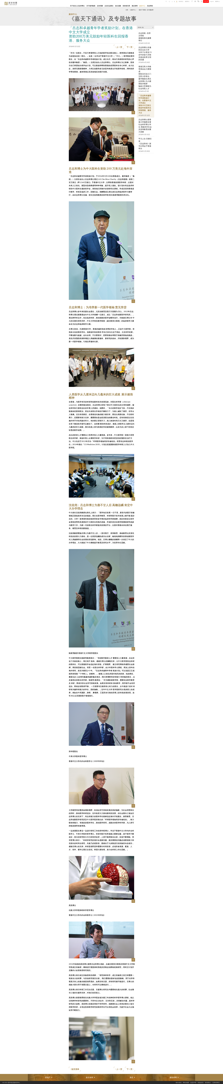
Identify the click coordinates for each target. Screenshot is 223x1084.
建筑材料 (173, 1077)
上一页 (119, 47)
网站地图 (186, 1082)
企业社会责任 (109, 6)
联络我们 (181, 1)
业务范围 (100, 6)
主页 (127, 10)
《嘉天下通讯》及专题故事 (145, 10)
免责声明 (193, 1082)
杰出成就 (118, 6)
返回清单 (75, 1069)
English (212, 1)
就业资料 (135, 6)
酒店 (132, 1077)
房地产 (48, 1077)
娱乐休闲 (90, 1077)
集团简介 (187, 1)
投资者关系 (126, 6)
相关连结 (179, 1082)
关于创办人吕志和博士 (77, 6)
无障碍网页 (216, 1082)
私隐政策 (201, 1082)
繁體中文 (217, 1)
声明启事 (206, 1)
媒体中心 (142, 6)
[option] (49, 1077)
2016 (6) (141, 27)
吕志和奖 (150, 6)
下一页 (129, 47)
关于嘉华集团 (90, 6)
